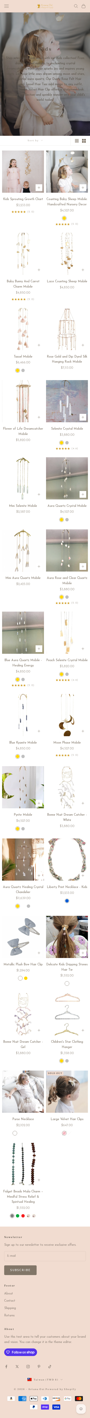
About (8, 1293)
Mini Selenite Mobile (23, 506)
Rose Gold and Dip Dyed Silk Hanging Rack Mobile (67, 359)
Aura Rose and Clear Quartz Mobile (67, 581)
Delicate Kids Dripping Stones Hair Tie (67, 967)
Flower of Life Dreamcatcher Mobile (23, 431)
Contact (9, 1300)
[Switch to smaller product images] (84, 140)
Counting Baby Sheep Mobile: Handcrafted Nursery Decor (66, 202)
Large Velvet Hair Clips (67, 1119)
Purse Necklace (23, 1119)
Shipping (10, 1308)
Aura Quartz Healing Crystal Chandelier (23, 890)
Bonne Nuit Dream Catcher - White (67, 817)
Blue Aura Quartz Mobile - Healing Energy (23, 663)
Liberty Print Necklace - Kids (67, 887)
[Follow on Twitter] (17, 1366)
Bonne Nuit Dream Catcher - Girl (23, 1044)
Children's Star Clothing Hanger (67, 1044)
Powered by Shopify (60, 1389)
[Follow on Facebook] (6, 1366)
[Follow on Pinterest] (39, 1366)
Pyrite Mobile (23, 815)
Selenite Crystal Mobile (67, 429)
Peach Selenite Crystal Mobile (67, 660)
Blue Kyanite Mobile (23, 742)
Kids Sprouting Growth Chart (23, 199)
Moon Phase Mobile (67, 742)
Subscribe (20, 1270)
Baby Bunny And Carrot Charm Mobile (23, 284)
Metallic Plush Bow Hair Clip (23, 964)
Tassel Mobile (23, 356)
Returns (9, 1315)
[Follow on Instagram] (28, 1366)
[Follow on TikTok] (50, 1366)
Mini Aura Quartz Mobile (23, 578)
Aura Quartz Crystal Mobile (67, 506)
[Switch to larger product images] (77, 140)
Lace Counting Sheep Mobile (67, 281)
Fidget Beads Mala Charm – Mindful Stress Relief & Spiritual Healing (23, 1197)
